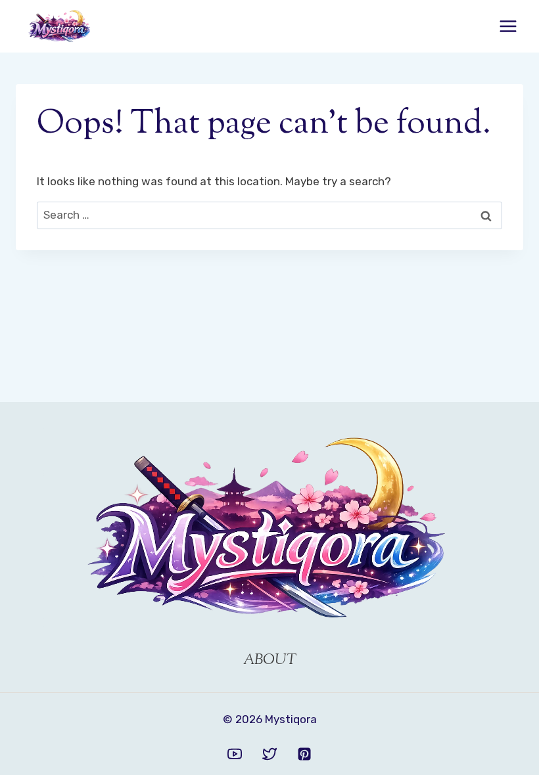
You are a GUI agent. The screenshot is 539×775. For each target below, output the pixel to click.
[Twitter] (269, 754)
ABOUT (269, 660)
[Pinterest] (304, 754)
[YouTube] (234, 754)
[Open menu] (507, 25)
